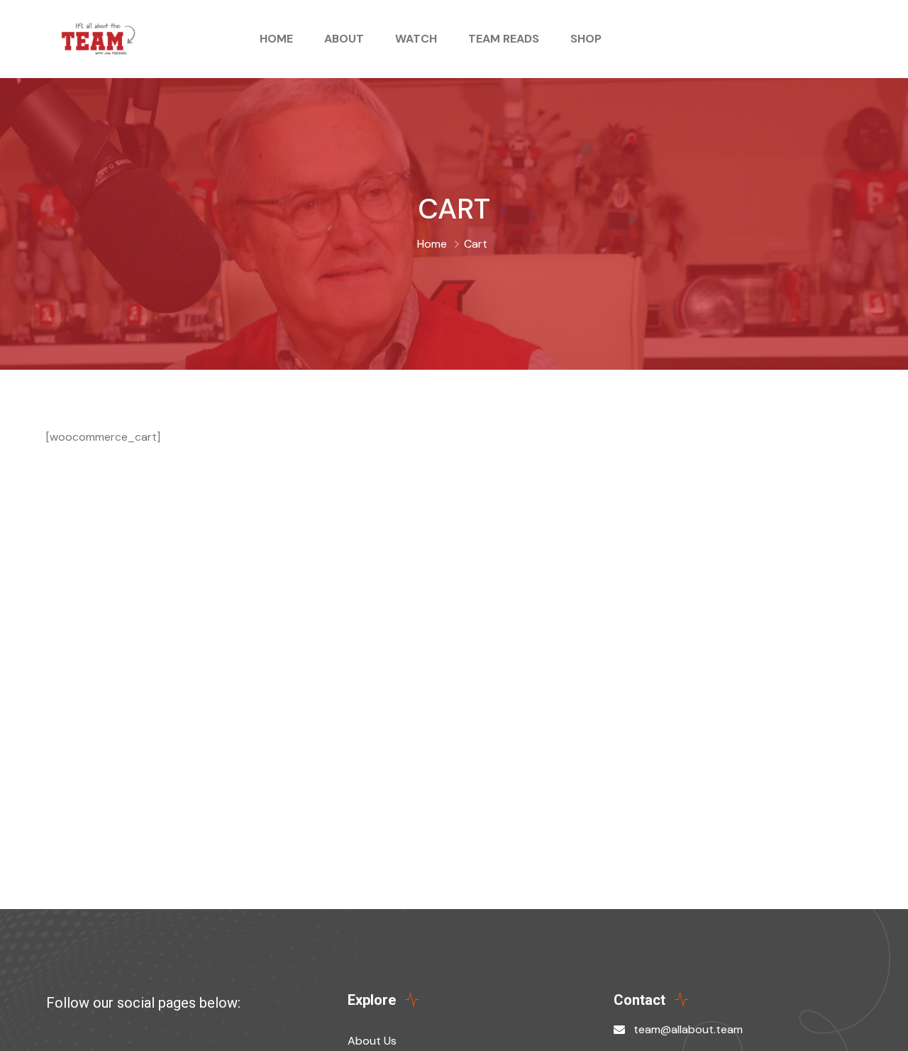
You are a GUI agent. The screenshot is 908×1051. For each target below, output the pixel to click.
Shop (586, 38)
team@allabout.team (688, 1029)
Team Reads (503, 38)
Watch (416, 38)
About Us (372, 1040)
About (344, 38)
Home (276, 38)
